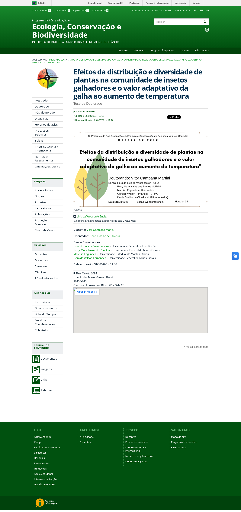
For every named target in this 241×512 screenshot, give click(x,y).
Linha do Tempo (45, 314)
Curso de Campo (45, 230)
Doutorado (42, 106)
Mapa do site (182, 10)
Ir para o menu (61, 10)
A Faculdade (87, 437)
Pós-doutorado (45, 112)
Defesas (61, 59)
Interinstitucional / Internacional (46, 148)
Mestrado (41, 100)
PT (195, 10)
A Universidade (43, 437)
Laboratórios (43, 208)
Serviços (123, 50)
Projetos (40, 202)
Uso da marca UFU (44, 484)
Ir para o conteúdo (41, 10)
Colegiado (41, 330)
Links (43, 379)
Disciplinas (41, 118)
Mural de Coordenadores (45, 322)
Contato (184, 50)
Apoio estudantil (43, 474)
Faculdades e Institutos (47, 447)
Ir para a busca (80, 10)
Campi (37, 442)
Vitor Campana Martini (100, 229)
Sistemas (46, 390)
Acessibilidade (140, 10)
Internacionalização (45, 479)
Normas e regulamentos (139, 456)
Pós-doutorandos (46, 278)
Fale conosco (202, 50)
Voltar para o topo (196, 346)
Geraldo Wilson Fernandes (89, 258)
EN (201, 10)
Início (52, 59)
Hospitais (39, 458)
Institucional (42, 302)
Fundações (40, 468)
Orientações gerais (136, 461)
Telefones (139, 50)
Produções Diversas (42, 222)
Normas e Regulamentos (44, 158)
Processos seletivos (136, 442)
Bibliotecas (40, 452)
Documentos (48, 358)
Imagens (46, 369)
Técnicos (40, 272)
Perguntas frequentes (162, 50)
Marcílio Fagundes (84, 254)
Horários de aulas (46, 124)
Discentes (41, 260)
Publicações (42, 214)
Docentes (41, 254)
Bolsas (39, 140)
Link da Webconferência (91, 216)
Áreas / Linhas (44, 190)
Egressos (41, 266)
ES (207, 10)
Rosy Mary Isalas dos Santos (91, 250)
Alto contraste (161, 10)
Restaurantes (42, 463)
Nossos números (46, 308)
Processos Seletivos (42, 132)
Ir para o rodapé (100, 10)
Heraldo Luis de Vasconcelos (91, 246)
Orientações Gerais (47, 166)
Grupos (39, 196)
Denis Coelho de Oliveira (104, 236)
